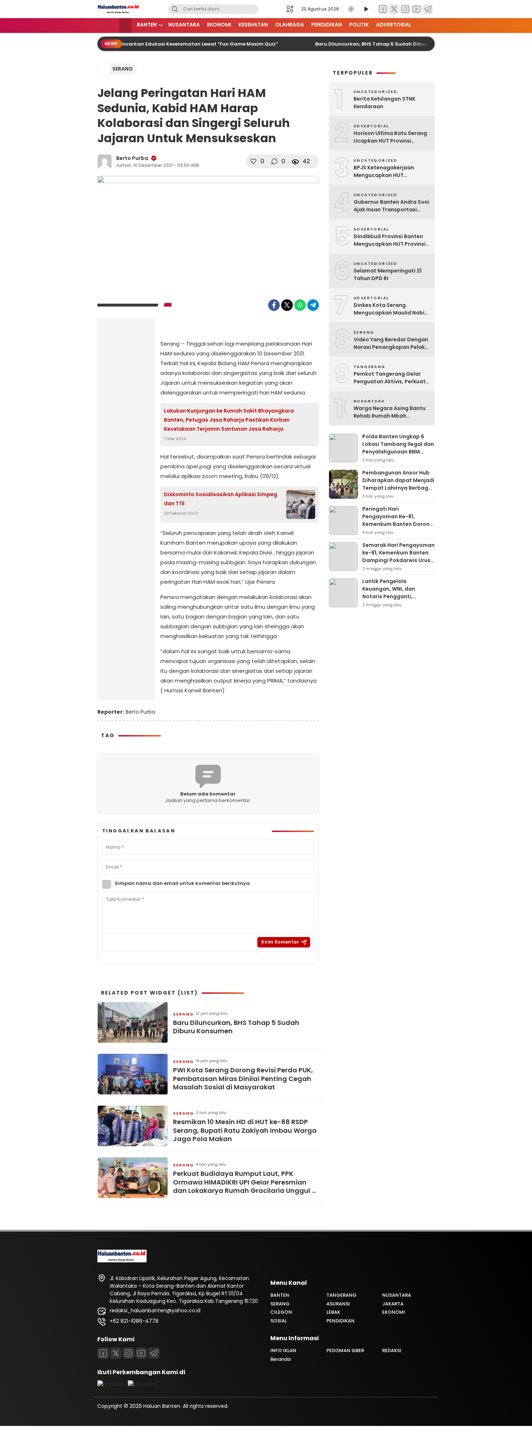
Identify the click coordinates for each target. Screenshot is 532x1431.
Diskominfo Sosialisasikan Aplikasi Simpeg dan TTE (220, 499)
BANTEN (147, 24)
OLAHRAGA (289, 24)
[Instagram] (405, 9)
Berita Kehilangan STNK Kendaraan (384, 102)
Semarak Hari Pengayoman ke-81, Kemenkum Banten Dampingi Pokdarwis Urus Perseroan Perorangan (398, 556)
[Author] (104, 161)
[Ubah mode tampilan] (350, 9)
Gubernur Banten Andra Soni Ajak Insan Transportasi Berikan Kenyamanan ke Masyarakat (391, 206)
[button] (291, 9)
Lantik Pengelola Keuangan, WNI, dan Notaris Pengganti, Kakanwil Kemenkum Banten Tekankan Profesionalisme (389, 600)
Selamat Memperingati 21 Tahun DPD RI (388, 274)
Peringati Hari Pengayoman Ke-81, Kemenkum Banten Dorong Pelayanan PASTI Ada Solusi (397, 524)
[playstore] (142, 1384)
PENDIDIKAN (326, 24)
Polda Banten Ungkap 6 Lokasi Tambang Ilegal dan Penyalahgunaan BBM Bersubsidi (398, 448)
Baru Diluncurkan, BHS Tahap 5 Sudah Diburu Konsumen (376, 44)
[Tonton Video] (366, 9)
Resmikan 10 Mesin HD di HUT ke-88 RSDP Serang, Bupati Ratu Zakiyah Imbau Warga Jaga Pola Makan (245, 1130)
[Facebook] (383, 9)
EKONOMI (219, 24)
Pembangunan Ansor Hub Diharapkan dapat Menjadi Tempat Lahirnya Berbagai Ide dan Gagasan (398, 484)
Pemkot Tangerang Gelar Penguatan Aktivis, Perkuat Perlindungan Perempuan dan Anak (390, 377)
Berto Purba (132, 158)
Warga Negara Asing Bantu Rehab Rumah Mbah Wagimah (390, 412)
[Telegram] (428, 9)
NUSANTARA (184, 24)
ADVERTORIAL (393, 24)
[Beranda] (125, 25)
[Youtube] (141, 1353)
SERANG (122, 68)
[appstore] (111, 1384)
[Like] (253, 161)
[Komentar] (274, 161)
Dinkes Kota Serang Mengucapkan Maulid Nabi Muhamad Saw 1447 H (389, 309)
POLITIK (359, 24)
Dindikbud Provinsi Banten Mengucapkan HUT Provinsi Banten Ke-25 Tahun (390, 240)
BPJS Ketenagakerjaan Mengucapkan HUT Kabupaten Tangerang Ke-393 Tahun (389, 171)
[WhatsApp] (300, 305)
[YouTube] (416, 9)
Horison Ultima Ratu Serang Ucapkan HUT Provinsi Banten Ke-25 (390, 137)
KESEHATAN (253, 24)
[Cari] (174, 9)
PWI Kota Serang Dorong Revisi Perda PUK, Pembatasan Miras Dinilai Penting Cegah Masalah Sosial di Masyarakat (243, 1078)
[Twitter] (394, 9)
